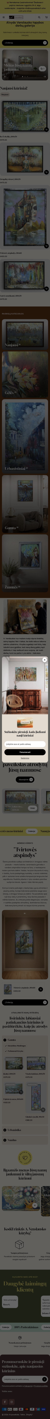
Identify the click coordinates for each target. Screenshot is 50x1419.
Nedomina (25, 758)
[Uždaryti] (45, 660)
